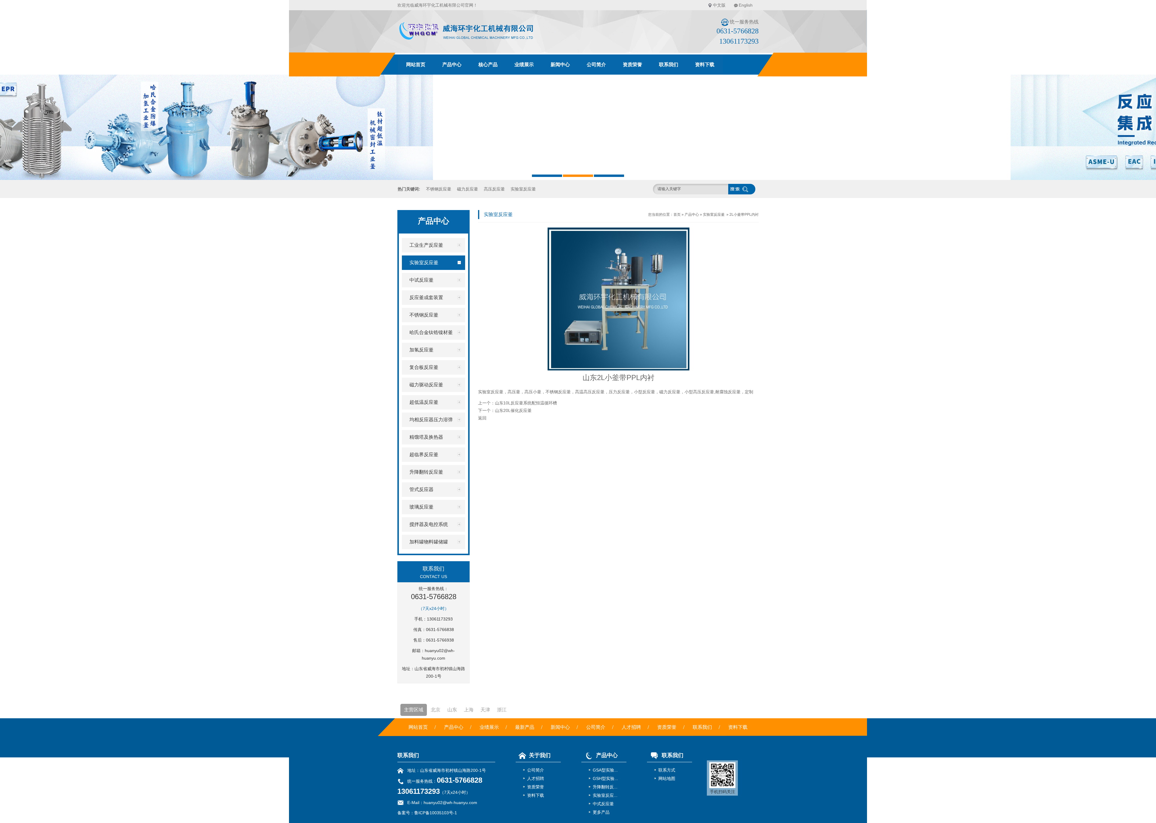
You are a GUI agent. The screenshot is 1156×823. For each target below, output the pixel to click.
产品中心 (451, 64)
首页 (677, 214)
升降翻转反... (605, 786)
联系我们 (668, 64)
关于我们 (540, 755)
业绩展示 (524, 64)
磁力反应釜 (467, 189)
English (746, 5)
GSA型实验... (605, 770)
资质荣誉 (632, 64)
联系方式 (666, 770)
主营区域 (413, 709)
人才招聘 (631, 727)
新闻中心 (560, 64)
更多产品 (601, 812)
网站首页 (415, 64)
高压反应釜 (494, 189)
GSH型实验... (605, 778)
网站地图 (666, 778)
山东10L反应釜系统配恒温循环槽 (526, 403)
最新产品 (524, 727)
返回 (482, 418)
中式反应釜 (603, 803)
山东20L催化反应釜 (513, 410)
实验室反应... (605, 795)
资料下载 (704, 64)
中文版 (719, 5)
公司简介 (596, 64)
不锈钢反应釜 (438, 189)
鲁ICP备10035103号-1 (435, 812)
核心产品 (488, 64)
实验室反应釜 (523, 189)
